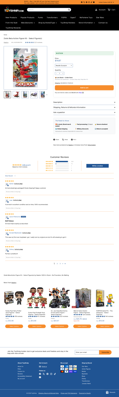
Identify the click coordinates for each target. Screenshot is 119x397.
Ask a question (59, 112)
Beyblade (85, 374)
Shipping (57, 83)
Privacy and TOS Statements (69, 393)
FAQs (19, 369)
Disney (84, 378)
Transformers (52, 17)
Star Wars (100, 17)
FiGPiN (64, 17)
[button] (29, 42)
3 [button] (60, 263)
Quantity (58, 70)
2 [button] (57, 263)
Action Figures (86, 369)
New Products (11, 17)
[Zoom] (25, 67)
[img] (9, 181)
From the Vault (11, 23)
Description (57, 102)
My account (21, 378)
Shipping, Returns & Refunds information (69, 107)
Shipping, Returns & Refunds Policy (48, 393)
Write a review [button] (97, 166)
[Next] (46, 94)
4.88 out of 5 (26, 165)
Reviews (20, 374)
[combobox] (49, 10)
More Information (86, 23)
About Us (20, 366)
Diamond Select (78, 316)
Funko (40, 17)
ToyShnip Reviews (67, 23)
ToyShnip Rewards (13, 28)
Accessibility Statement (25, 376)
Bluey (83, 376)
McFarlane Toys (86, 17)
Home (5, 34)
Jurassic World (86, 383)
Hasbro (6, 42)
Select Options (14, 326)
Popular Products (27, 17)
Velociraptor (92, 145)
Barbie (84, 371)
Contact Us (103, 23)
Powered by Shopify (85, 393)
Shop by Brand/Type (46, 23)
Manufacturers (27, 23)
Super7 (73, 17)
